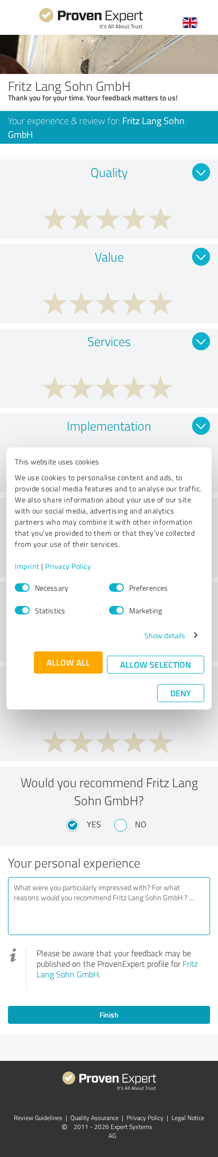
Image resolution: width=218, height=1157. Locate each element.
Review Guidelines (38, 1117)
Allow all (68, 662)
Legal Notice (187, 1117)
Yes (94, 824)
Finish (109, 1015)
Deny (180, 693)
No (141, 824)
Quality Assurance (94, 1117)
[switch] (116, 587)
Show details (164, 635)
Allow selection (155, 664)
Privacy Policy (68, 566)
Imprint (27, 566)
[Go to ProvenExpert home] (91, 27)
